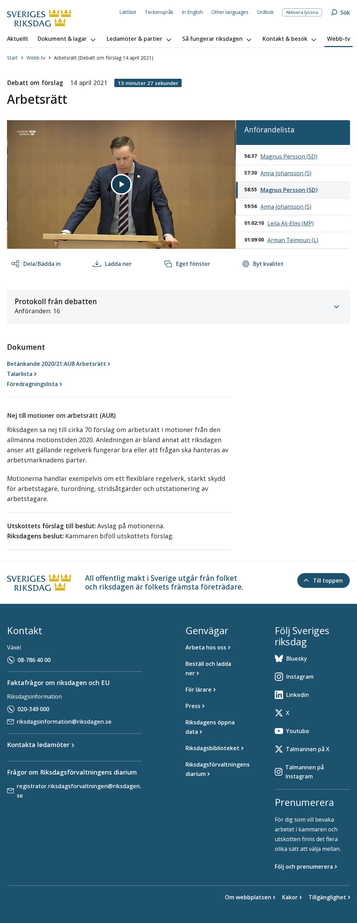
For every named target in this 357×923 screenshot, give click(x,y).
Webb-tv (35, 57)
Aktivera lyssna (302, 12)
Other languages (230, 12)
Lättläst (127, 12)
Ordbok (265, 12)
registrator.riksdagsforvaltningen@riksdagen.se (79, 790)
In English (192, 12)
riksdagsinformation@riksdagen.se (64, 721)
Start (12, 57)
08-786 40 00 (34, 660)
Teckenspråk (159, 12)
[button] (67, 39)
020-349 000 (33, 709)
